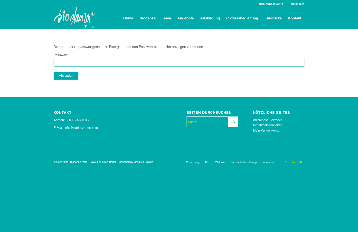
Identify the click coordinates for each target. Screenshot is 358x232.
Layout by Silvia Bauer (103, 162)
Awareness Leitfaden (268, 119)
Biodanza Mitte (78, 162)
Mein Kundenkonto (271, 4)
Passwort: (61, 55)
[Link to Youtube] (293, 161)
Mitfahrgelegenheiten (267, 125)
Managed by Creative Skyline (136, 162)
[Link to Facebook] (286, 161)
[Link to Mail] (300, 161)
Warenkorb (296, 4)
